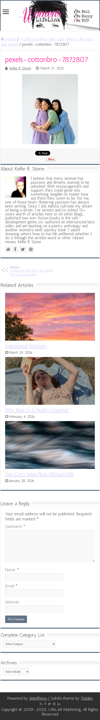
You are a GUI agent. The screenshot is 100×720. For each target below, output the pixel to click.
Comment (15, 526)
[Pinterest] (54, 704)
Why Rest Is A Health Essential (37, 410)
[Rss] (41, 704)
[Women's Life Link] (50, 16)
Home (10, 39)
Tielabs (87, 698)
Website (12, 602)
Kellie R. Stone (20, 68)
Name (12, 569)
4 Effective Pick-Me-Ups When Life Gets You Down (31, 271)
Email (11, 585)
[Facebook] (45, 704)
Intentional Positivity (26, 346)
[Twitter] (49, 704)
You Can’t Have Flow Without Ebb (39, 474)
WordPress (38, 698)
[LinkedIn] (59, 704)
